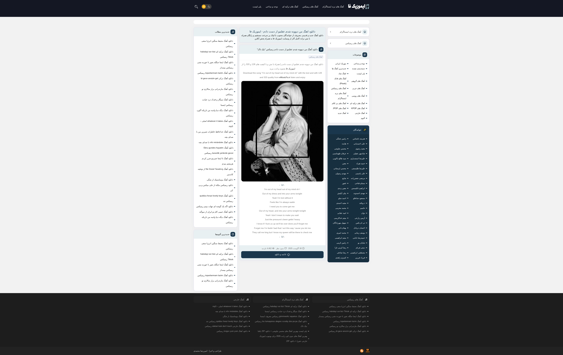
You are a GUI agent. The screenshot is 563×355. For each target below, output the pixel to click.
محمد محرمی (340, 208)
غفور (344, 183)
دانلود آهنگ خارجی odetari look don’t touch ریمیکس (226, 326)
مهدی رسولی (340, 173)
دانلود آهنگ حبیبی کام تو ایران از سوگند (216, 212)
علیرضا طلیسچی (358, 168)
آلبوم (363, 118)
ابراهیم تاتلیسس (358, 188)
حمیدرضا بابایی (359, 238)
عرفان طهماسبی (339, 153)
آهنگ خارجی (360, 113)
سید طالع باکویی (339, 158)
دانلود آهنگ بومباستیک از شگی (220, 180)
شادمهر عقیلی (359, 153)
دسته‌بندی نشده (358, 68)
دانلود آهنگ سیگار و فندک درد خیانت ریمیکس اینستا (217, 102)
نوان (363, 213)
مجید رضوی (360, 149)
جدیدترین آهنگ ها (339, 68)
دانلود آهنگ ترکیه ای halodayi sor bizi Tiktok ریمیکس (216, 54)
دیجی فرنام (360, 248)
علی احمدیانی (359, 144)
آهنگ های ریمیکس (310, 6)
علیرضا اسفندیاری (357, 158)
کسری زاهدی (340, 258)
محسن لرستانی (340, 168)
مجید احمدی (341, 203)
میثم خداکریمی (340, 218)
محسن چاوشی (340, 149)
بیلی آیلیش (341, 193)
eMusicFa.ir (284, 77)
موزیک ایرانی (340, 63)
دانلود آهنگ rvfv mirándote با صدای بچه (216, 142)
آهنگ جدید (342, 113)
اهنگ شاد (342, 73)
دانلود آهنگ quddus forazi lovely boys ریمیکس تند (216, 198)
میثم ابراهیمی (340, 238)
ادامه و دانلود (280, 254)
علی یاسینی (360, 173)
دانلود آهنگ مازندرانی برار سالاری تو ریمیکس (217, 91)
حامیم (362, 208)
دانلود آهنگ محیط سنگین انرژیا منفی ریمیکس (217, 43)
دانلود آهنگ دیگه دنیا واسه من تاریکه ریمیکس (217, 220)
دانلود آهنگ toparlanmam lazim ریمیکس (215, 73)
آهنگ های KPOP (358, 108)
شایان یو (361, 243)
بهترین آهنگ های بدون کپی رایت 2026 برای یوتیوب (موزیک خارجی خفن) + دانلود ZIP (283, 338)
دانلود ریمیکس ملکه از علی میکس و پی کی (216, 188)
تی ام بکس (360, 223)
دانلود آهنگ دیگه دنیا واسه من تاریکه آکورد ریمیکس (215, 113)
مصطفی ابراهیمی (357, 253)
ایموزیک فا (290, 68)
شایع (344, 178)
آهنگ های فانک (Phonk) (340, 81)
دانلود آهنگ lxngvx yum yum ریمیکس (232, 331)
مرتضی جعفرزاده (358, 178)
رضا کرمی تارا (340, 248)
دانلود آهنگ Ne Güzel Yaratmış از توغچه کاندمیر (215, 171)
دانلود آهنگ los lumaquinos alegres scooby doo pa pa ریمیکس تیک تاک (281, 323)
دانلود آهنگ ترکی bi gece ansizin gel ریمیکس (217, 81)
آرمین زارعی (360, 218)
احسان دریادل (359, 228)
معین (344, 163)
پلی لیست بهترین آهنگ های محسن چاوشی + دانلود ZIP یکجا (282, 331)
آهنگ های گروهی (358, 81)
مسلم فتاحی (360, 183)
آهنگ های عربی (358, 88)
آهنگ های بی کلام (339, 103)
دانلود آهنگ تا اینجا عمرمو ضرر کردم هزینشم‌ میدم (217, 161)
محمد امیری (341, 233)
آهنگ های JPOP (339, 108)
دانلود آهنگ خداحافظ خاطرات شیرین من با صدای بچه (214, 134)
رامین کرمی (341, 243)
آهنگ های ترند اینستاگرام (333, 6)
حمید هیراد (360, 163)
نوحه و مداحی (272, 6)
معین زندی (342, 188)
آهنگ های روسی (358, 96)
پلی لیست (257, 6)
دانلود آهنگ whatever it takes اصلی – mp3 (216, 123)
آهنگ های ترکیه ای (290, 6)
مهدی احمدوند (359, 193)
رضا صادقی (341, 253)
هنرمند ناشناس (359, 139)
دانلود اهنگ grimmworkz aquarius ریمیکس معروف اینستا (283, 316)
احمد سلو (342, 198)
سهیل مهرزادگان (339, 223)
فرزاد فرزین (360, 258)
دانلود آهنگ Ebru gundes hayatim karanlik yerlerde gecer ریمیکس (218, 150)
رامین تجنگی (341, 139)
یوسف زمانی (360, 233)
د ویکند (362, 203)
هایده (344, 144)
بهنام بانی (342, 228)
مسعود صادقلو (359, 198)
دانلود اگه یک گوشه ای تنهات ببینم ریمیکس (214, 206)
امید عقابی (341, 213)
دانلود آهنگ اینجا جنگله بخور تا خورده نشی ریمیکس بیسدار (215, 65)
